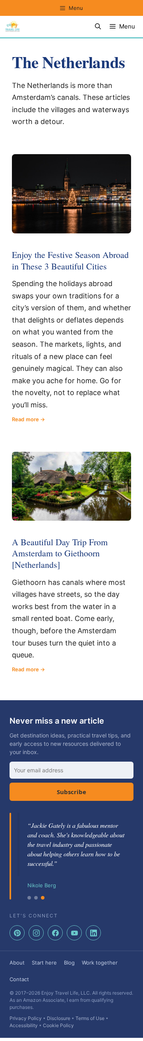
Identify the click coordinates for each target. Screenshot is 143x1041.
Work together (100, 962)
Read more (25, 419)
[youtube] (74, 932)
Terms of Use (89, 1018)
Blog (69, 962)
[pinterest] (17, 932)
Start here (44, 962)
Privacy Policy (26, 1018)
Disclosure (58, 1018)
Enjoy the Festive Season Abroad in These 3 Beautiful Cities (70, 260)
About (17, 962)
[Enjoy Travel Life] (12, 26)
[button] (98, 26)
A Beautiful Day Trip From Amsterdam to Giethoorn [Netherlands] (60, 553)
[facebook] (55, 932)
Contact (19, 979)
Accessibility (24, 1025)
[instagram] (36, 932)
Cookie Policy (58, 1025)
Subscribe (71, 792)
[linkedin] (93, 932)
